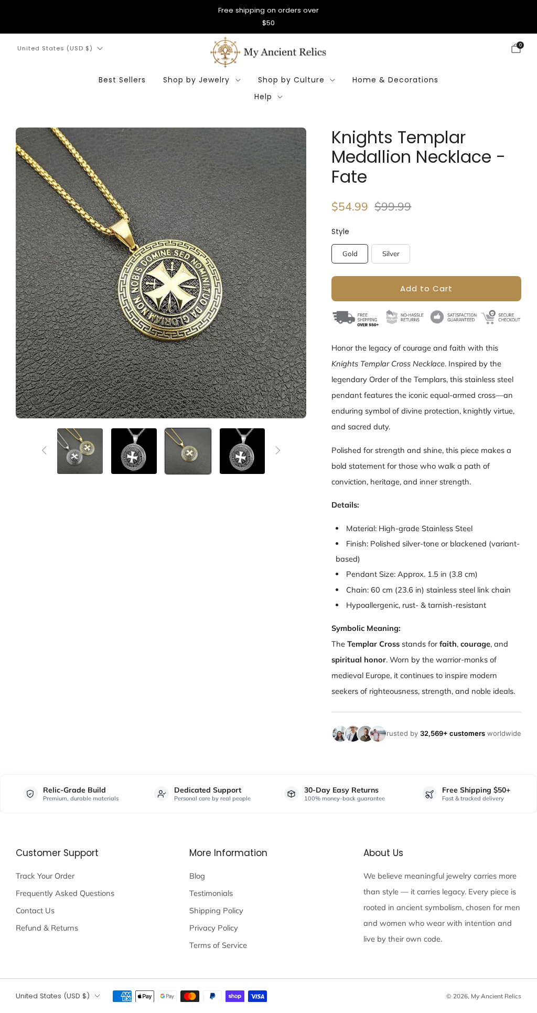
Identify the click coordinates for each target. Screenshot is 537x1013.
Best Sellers (122, 80)
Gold (350, 253)
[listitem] (268, 17)
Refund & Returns (47, 928)
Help (263, 96)
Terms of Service (218, 945)
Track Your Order (45, 876)
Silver (391, 253)
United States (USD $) (55, 48)
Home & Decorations (395, 80)
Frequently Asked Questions (65, 893)
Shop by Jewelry (196, 80)
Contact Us (35, 910)
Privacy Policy (213, 928)
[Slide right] (277, 451)
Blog (197, 876)
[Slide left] (44, 451)
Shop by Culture (291, 80)
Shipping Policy (216, 910)
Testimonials (211, 893)
